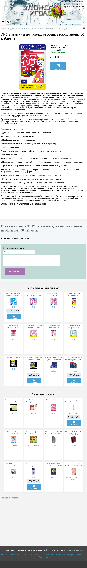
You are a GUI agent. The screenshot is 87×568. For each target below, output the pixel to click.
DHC (61, 50)
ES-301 (13, 413)
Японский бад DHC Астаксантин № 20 (73, 295)
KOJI (33, 477)
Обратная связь (8, 554)
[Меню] (3, 22)
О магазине (22, 554)
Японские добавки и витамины (15, 28)
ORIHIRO (73, 371)
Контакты (50, 554)
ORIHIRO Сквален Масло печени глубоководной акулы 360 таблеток (73, 360)
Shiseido (13, 445)
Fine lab (54, 477)
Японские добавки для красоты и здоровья (52, 28)
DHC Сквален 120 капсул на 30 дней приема (33, 327)
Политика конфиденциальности (70, 554)
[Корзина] (8, 22)
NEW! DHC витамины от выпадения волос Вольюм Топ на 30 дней (33, 360)
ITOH (53, 413)
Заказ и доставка (36, 554)
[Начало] (43, 19)
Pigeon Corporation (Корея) (73, 478)
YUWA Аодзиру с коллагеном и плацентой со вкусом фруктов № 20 (13, 328)
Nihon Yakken (33, 445)
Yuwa (13, 339)
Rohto (53, 371)
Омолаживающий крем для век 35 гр (13, 401)
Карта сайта (44, 557)
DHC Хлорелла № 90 (13, 358)
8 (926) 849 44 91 (75, 6)
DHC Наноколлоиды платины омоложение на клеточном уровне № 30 (13, 296)
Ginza (33, 413)
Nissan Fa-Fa (73, 413)
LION (13, 477)
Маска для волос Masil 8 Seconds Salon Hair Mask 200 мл (53, 434)
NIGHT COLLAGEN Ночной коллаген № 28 (53, 465)
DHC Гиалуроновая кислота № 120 (53, 327)
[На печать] (84, 29)
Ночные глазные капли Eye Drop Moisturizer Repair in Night (53, 360)
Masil (54, 445)
